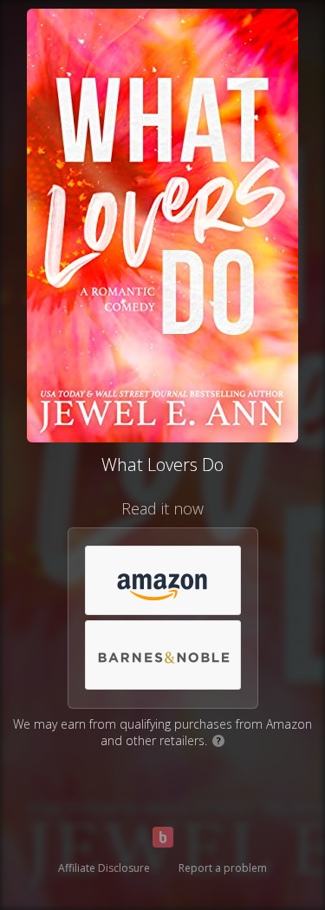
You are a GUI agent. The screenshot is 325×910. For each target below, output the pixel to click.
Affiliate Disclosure (104, 868)
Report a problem (223, 868)
